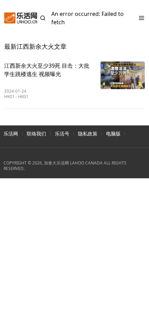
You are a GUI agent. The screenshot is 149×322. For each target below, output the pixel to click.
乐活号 (62, 133)
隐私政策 (87, 133)
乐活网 (10, 133)
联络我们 (36, 133)
